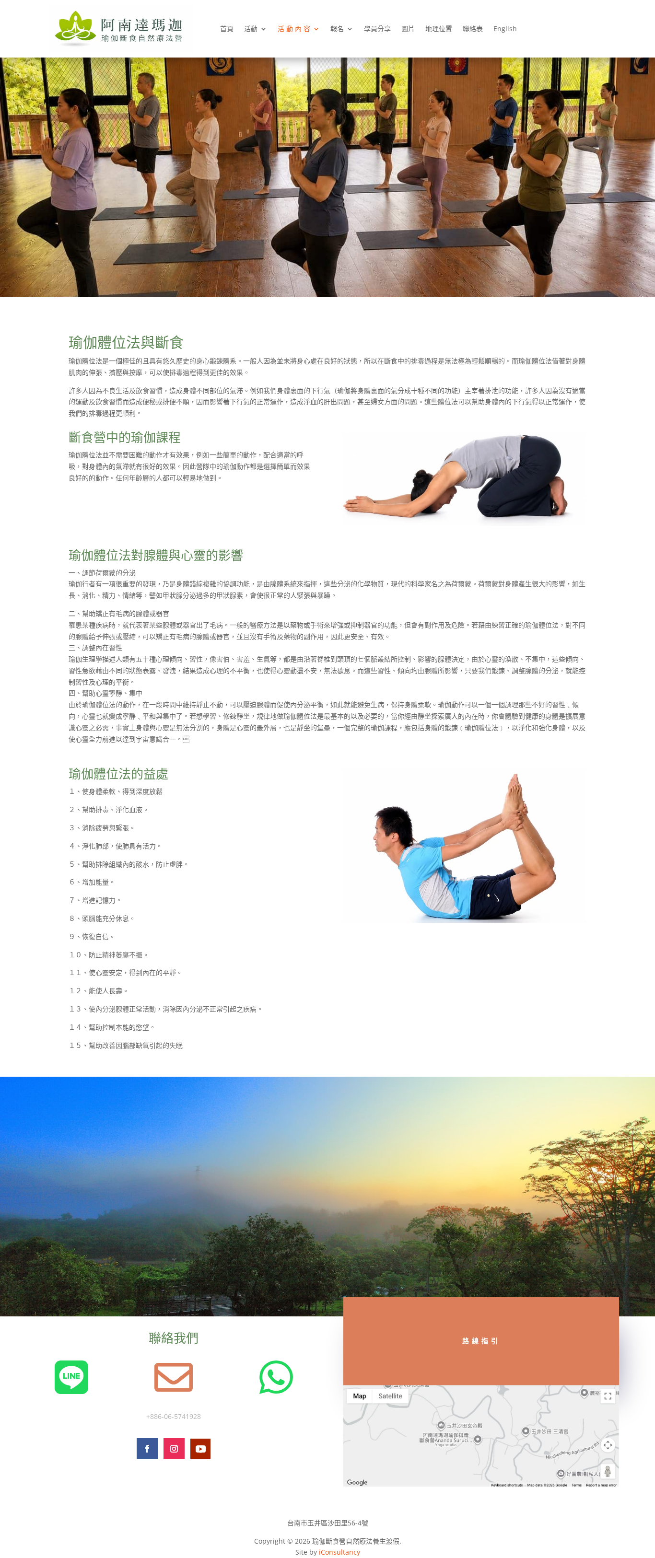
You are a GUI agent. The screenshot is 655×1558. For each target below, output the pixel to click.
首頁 (227, 28)
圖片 (408, 28)
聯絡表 (473, 28)
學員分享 (377, 28)
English (505, 28)
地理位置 (438, 28)
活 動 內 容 (294, 28)
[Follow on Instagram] (174, 1448)
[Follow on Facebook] (147, 1448)
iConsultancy (339, 1552)
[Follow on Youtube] (200, 1449)
